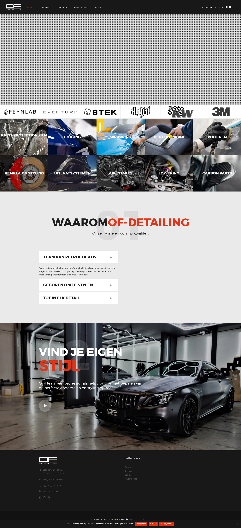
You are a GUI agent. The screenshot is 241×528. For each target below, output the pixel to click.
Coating (72, 137)
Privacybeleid (131, 479)
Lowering (169, 173)
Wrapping (121, 137)
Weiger (153, 524)
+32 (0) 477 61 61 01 (53, 486)
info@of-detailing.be (52, 479)
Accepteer (141, 524)
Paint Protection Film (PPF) (24, 137)
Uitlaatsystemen (72, 173)
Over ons (129, 467)
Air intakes (121, 173)
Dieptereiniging (169, 137)
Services (128, 471)
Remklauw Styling (24, 173)
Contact (128, 475)
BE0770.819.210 (51, 491)
